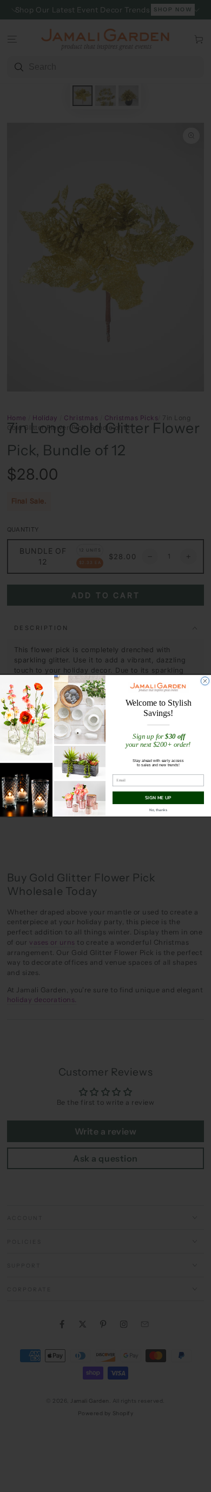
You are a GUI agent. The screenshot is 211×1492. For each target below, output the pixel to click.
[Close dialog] (205, 681)
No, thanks (158, 810)
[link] (158, 687)
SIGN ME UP (158, 797)
